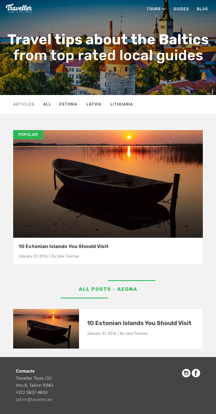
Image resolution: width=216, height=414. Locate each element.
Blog (202, 9)
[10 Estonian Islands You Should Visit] (108, 133)
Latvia (93, 104)
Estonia (68, 104)
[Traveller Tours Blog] (19, 8)
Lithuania (121, 104)
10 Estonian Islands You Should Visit (63, 246)
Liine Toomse (68, 256)
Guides (181, 9)
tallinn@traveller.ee (34, 399)
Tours (153, 9)
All (47, 104)
